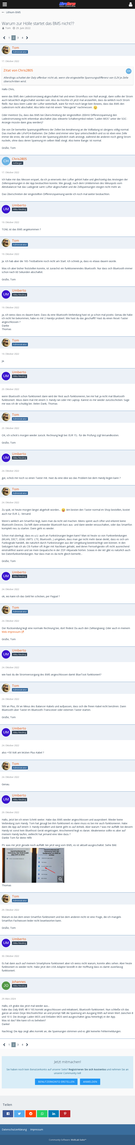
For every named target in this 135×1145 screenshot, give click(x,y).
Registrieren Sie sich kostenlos (87, 1069)
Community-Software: (67, 1139)
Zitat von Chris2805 (18, 70)
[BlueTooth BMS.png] (33, 865)
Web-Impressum (11, 631)
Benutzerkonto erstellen (56, 1081)
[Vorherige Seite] (4, 37)
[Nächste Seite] (27, 37)
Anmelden (90, 1081)
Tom (8, 28)
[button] (5, 4)
